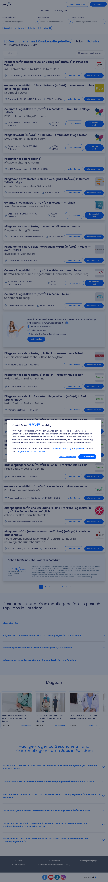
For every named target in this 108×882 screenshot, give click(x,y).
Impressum (79, 448)
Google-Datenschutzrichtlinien (30, 451)
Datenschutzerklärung (61, 448)
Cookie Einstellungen (67, 457)
